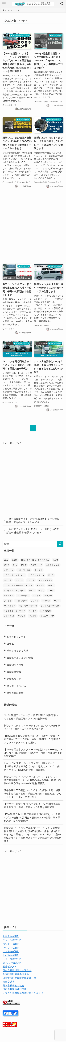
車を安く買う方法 (16, 685)
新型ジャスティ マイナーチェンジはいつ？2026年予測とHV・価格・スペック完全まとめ (32, 727)
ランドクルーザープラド (14, 610)
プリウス (46, 600)
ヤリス (57, 600)
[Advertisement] (33, 226)
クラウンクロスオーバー (14, 575)
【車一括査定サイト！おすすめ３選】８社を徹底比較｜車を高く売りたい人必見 (32, 520)
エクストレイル (52, 564)
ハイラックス (23, 595)
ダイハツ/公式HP (12, 962)
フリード (34, 600)
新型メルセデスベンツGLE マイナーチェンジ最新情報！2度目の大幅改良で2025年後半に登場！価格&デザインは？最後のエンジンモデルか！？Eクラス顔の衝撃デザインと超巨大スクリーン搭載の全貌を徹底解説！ (33, 834)
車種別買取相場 (15, 692)
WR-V (6, 564)
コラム (10, 643)
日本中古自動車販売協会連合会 (19, 977)
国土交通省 (9, 981)
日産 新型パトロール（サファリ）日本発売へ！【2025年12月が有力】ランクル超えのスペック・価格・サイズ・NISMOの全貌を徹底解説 (32, 766)
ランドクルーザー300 (50, 605)
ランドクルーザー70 (28, 605)
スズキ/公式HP (11, 951)
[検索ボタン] (62, 4)
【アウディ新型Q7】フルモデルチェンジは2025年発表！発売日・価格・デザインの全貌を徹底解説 (32, 805)
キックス (38, 570)
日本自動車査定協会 (13, 985)
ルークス (33, 610)
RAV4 (55, 559)
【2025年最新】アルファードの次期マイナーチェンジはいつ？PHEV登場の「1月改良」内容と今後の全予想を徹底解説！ (33, 753)
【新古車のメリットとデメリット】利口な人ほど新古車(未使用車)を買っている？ (32, 530)
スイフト (31, 580)
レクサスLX (9, 615)
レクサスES (45, 610)
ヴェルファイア (47, 615)
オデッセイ (8, 570)
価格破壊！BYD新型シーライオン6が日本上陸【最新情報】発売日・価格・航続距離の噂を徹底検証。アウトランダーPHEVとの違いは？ (33, 793)
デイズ (32, 590)
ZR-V (15, 564)
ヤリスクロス (9, 605)
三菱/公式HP (9, 966)
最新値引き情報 (15, 664)
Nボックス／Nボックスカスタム (35, 559)
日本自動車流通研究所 (15, 989)
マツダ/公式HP (11, 947)
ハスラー (36, 595)
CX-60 (14, 559)
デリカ (41, 590)
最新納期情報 (14, 671)
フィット (8, 600)
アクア (24, 564)
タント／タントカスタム (14, 590)
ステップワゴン (45, 580)
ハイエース (8, 595)
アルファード (36, 564)
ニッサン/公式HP (12, 940)
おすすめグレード (16, 636)
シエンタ (8, 580)
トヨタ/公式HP (11, 936)
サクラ (51, 575)
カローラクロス (24, 570)
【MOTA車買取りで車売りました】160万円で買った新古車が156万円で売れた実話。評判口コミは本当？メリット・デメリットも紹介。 (32, 739)
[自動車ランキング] (11, 1003)
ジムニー (19, 580)
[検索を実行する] (60, 544)
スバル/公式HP (11, 955)
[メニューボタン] (4, 4)
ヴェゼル (33, 615)
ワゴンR (21, 615)
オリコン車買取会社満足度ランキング (23, 993)
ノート (51, 590)
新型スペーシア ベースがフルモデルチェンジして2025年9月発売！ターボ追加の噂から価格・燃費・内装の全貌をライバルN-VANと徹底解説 (32, 780)
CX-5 (6, 559)
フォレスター (21, 600)
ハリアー (48, 595)
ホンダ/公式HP (11, 943)
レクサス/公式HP (12, 959)
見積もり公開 (14, 678)
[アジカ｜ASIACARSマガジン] (33, 4)
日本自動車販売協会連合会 (17, 970)
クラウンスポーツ (36, 575)
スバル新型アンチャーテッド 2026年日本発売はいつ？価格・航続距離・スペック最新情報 (31, 716)
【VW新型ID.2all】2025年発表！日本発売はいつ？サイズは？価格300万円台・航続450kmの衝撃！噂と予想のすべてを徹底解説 (32, 817)
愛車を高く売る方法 (17, 650)
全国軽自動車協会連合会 (16, 974)
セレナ (51, 585)
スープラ (40, 585)
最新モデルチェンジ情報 (20, 657)
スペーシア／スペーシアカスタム (18, 585)
